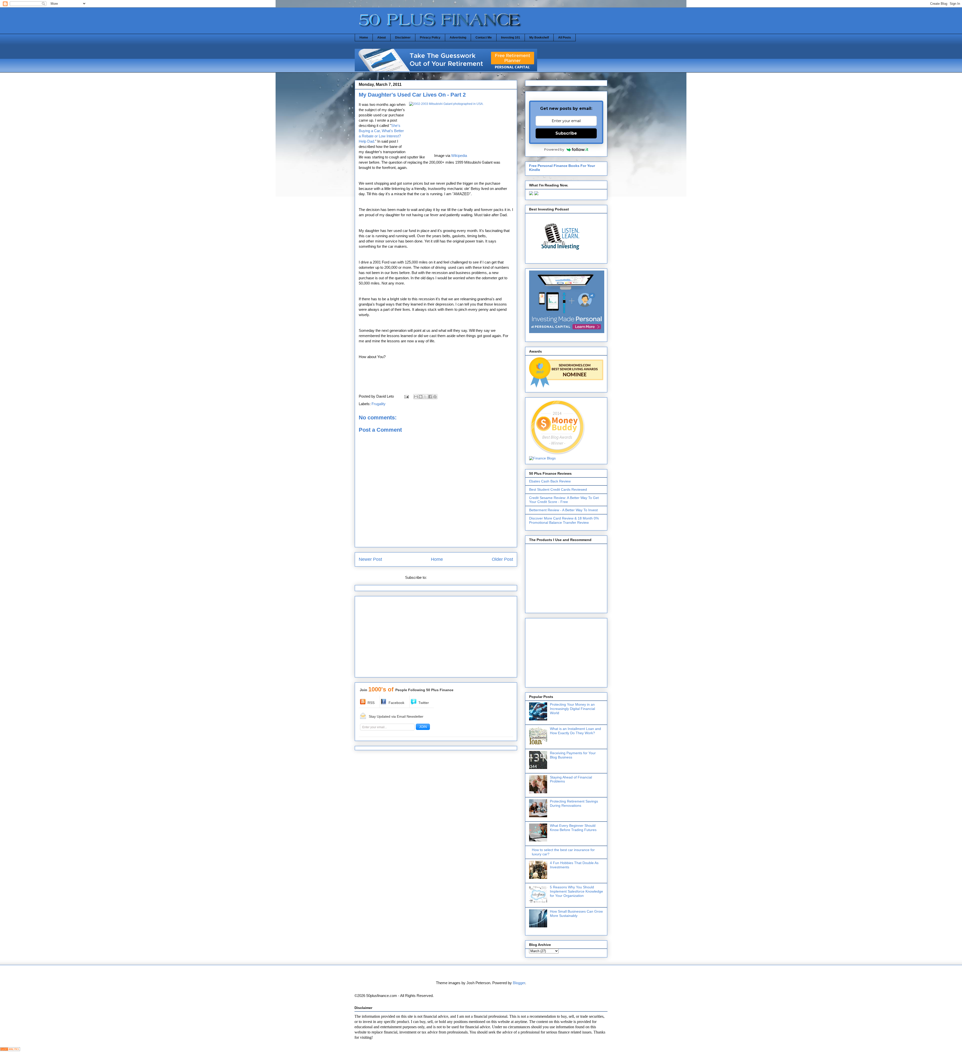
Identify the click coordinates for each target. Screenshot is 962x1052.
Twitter (423, 703)
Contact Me (483, 37)
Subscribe (566, 133)
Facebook (396, 703)
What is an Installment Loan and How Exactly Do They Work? (575, 731)
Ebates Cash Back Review (550, 481)
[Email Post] (406, 396)
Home (363, 37)
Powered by (554, 149)
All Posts (564, 37)
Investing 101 (510, 37)
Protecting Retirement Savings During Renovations (574, 803)
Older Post (502, 559)
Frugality (379, 404)
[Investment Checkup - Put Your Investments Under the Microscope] (446, 70)
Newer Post (370, 559)
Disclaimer (403, 37)
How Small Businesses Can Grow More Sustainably (576, 913)
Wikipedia (459, 155)
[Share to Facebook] (430, 396)
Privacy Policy (430, 37)
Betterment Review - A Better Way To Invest (563, 510)
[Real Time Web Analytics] (10, 1049)
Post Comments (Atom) (447, 577)
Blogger (519, 983)
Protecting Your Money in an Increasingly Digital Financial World (572, 708)
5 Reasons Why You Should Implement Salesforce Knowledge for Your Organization (576, 891)
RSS (371, 703)
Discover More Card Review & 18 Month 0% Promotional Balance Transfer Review (564, 520)
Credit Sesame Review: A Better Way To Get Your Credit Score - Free (564, 500)
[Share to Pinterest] (434, 396)
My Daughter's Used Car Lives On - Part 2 (412, 95)
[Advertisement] (436, 638)
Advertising (458, 37)
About (381, 37)
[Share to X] (425, 396)
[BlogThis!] (420, 396)
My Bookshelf (539, 37)
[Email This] (415, 396)
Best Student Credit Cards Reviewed (558, 489)
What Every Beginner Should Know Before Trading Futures (573, 828)
